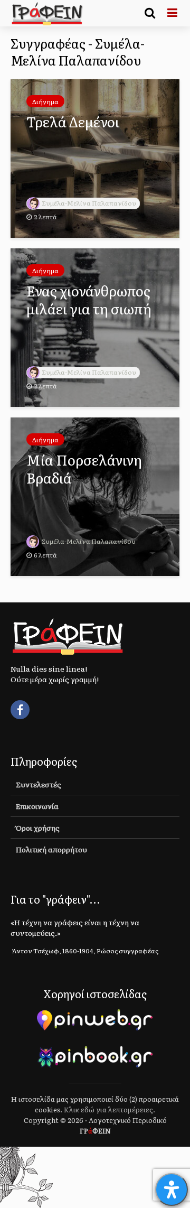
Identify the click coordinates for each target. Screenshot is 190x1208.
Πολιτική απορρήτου (51, 849)
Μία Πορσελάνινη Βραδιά (84, 469)
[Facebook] (20, 709)
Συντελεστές (38, 784)
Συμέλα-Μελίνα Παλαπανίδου (89, 203)
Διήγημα (45, 101)
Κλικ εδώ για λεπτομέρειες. (109, 1109)
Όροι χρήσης (38, 827)
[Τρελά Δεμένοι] (95, 157)
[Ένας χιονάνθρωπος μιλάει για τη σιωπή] (95, 326)
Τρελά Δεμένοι (72, 122)
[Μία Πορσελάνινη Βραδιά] (95, 495)
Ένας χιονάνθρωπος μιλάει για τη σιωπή (88, 300)
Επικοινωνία (37, 806)
